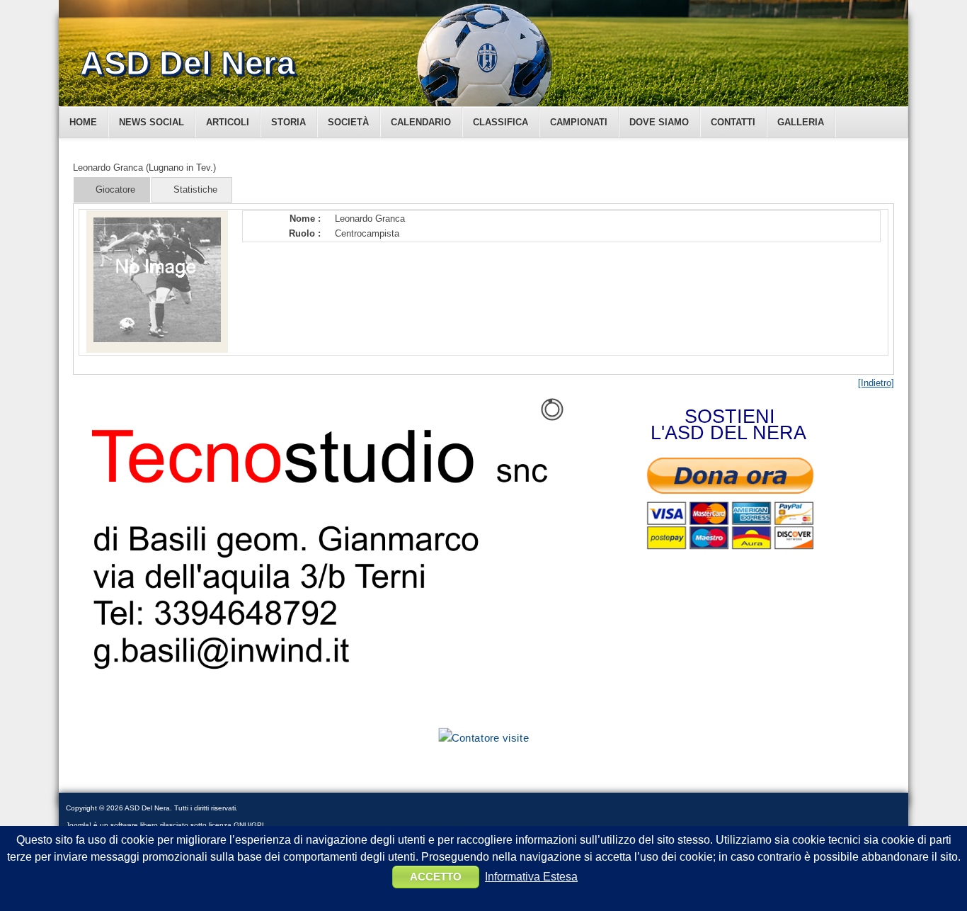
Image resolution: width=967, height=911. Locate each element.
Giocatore (115, 189)
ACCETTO (436, 877)
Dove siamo (659, 122)
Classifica (500, 122)
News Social (151, 122)
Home (83, 122)
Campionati (578, 122)
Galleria (800, 122)
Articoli (227, 122)
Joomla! (78, 825)
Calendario (421, 122)
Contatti (733, 122)
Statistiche (195, 189)
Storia (288, 122)
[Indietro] (876, 383)
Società (348, 122)
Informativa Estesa (531, 877)
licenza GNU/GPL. (238, 825)
